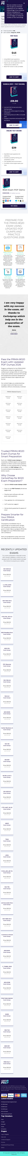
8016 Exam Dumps (8, 417)
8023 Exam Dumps (8, 431)
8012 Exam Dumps (8, 404)
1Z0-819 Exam (4, 1109)
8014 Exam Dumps (8, 411)
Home (2, 8)
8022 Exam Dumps (19, 424)
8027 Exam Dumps (8, 437)
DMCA (2, 1147)
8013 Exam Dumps (19, 404)
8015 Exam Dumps (19, 411)
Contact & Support (5, 1139)
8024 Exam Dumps (19, 431)
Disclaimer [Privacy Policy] (7, 1144)
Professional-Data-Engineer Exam (9, 1101)
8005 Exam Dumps (8, 397)
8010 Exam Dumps (19, 397)
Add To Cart (14, 77)
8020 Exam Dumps (19, 417)
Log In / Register (5, 1134)
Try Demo (14, 206)
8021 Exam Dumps (8, 424)
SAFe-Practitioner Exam (6, 1113)
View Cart (3, 1137)
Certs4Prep (13, 1153)
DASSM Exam (4, 1106)
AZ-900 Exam (4, 1104)
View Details (7, 572)
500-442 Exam (4, 1111)
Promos (3, 1142)
